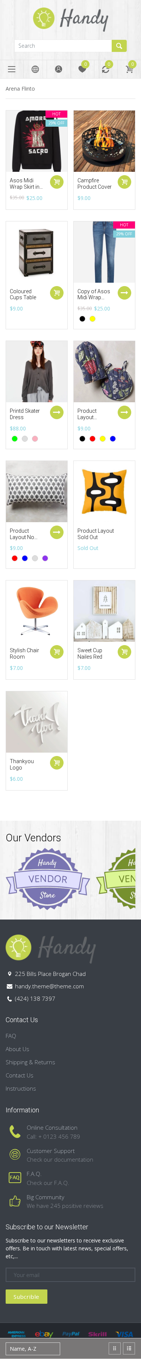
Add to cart (57, 182)
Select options (124, 293)
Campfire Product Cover (94, 183)
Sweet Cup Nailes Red (89, 653)
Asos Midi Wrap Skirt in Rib (24, 186)
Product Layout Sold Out (95, 534)
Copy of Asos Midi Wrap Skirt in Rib (93, 297)
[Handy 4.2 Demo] (70, 19)
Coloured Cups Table (23, 294)
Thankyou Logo (22, 764)
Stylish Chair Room (24, 653)
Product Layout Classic (87, 417)
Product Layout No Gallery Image (26, 537)
